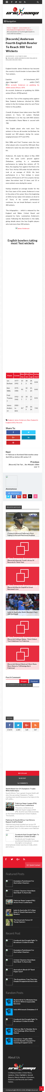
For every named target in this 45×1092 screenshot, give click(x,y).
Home (9, 28)
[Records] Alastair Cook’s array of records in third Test (21, 561)
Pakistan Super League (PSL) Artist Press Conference (26, 804)
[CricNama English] (22, 11)
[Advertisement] (25, 751)
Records (29, 30)
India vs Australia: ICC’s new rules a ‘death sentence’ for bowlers (25, 912)
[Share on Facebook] (13, 432)
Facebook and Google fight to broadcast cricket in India (27, 835)
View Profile (14, 493)
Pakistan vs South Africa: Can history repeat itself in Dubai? (20, 821)
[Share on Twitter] (29, 432)
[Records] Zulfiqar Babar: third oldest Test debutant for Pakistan (22, 640)
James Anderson (24, 28)
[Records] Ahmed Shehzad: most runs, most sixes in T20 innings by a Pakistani (22, 666)
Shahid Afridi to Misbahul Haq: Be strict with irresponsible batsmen (25, 1002)
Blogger (24, 681)
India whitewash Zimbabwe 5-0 (26, 1009)
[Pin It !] (13, 443)
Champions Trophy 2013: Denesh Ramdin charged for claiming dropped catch (24, 1041)
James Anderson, (20, 58)
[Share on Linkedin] (29, 437)
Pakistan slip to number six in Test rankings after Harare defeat (25, 1031)
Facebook (34, 681)
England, (11, 58)
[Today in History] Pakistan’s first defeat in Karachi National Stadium (21, 534)
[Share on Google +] (13, 437)
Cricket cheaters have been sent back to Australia (24, 892)
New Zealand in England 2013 (16, 30)
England (14, 28)
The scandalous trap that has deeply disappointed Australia (25, 980)
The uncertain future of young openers (23, 921)
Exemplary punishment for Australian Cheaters (24, 882)
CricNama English (11, 1090)
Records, (18, 60)
